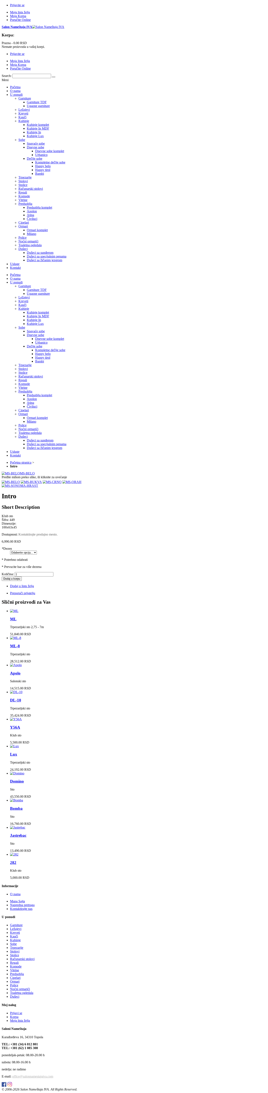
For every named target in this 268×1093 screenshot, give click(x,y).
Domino (17, 781)
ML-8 (15, 646)
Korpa (14, 1017)
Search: (7, 76)
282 (13, 862)
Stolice (14, 955)
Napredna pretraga (22, 905)
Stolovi (14, 951)
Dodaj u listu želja (22, 586)
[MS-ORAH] (71, 482)
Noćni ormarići (20, 989)
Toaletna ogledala (21, 993)
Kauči (14, 936)
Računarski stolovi (22, 959)
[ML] (14, 611)
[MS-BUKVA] (31, 482)
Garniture (16, 925)
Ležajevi (15, 929)
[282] (14, 854)
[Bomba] (16, 800)
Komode (16, 966)
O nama (15, 894)
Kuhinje (15, 940)
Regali (14, 962)
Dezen (7, 548)
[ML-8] (15, 638)
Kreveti (15, 932)
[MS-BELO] (11, 482)
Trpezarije (16, 947)
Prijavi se (16, 1013)
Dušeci (14, 996)
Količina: (8, 574)
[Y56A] (16, 719)
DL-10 (15, 700)
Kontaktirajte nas (21, 909)
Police (14, 985)
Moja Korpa (18, 16)
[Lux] (14, 746)
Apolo (15, 673)
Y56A (15, 727)
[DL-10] (16, 692)
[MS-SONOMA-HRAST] (20, 485)
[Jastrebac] (17, 827)
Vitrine (14, 970)
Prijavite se (17, 5)
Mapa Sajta (17, 901)
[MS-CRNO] (52, 482)
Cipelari (15, 977)
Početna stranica (20, 462)
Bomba (16, 808)
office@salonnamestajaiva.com (32, 1076)
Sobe (13, 944)
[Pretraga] (53, 77)
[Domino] (17, 773)
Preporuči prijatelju (22, 593)
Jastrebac (18, 835)
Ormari (14, 981)
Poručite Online (20, 20)
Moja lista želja (20, 12)
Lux (13, 754)
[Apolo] (16, 665)
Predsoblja (17, 974)
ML (13, 619)
